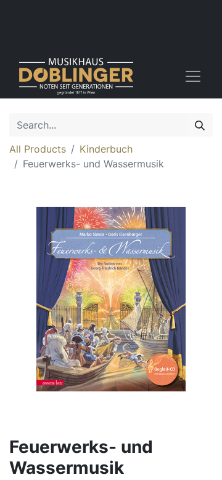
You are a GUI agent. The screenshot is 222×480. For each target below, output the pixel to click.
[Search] (200, 125)
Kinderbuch (106, 149)
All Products (37, 149)
